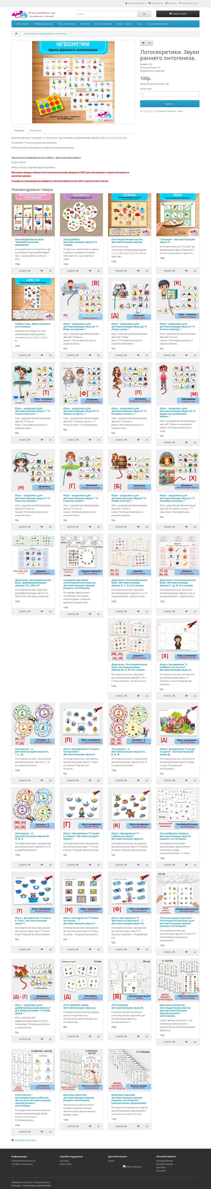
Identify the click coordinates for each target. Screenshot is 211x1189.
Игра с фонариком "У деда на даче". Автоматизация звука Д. (177, 751)
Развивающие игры (43, 23)
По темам (85, 23)
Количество (145, 88)
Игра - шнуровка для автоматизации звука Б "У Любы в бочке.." (128, 498)
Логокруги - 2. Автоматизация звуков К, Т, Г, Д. (32, 751)
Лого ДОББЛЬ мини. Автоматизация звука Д (79, 1006)
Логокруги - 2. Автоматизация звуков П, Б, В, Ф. (128, 751)
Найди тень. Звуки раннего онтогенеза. (32, 325)
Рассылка (160, 1170)
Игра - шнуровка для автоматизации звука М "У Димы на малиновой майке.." (177, 412)
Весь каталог (23, 23)
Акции (111, 1160)
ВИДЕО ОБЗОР (19, 162)
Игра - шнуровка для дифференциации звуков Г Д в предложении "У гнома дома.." (33, 1009)
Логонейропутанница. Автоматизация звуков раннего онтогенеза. (175, 836)
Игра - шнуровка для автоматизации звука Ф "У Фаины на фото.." (81, 411)
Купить (170, 103)
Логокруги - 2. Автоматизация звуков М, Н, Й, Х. (32, 836)
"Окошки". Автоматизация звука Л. (177, 241)
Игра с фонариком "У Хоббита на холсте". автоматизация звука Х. (176, 667)
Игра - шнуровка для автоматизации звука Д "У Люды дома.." (129, 326)
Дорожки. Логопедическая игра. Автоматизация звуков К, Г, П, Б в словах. (129, 582)
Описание (19, 130)
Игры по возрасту (66, 23)
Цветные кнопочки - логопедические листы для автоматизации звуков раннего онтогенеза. (175, 1010)
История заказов (164, 1164)
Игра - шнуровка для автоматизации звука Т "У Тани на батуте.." (32, 411)
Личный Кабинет (164, 1160)
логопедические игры (25, 1140)
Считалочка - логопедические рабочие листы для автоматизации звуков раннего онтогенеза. (33, 1100)
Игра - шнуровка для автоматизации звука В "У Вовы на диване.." (80, 326)
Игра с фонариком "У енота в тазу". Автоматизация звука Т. (33, 920)
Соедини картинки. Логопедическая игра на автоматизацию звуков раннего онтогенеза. (79, 584)
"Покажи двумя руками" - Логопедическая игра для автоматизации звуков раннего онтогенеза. (177, 922)
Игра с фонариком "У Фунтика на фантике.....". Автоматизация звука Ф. (127, 920)
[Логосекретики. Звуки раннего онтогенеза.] (73, 82)
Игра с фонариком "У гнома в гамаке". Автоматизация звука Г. (81, 836)
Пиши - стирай (124, 23)
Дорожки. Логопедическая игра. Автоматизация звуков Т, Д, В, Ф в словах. (178, 582)
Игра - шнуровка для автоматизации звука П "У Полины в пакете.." (129, 411)
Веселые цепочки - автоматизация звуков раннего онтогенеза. (78, 1097)
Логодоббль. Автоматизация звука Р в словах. (80, 242)
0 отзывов (160, 111)
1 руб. (139, 23)
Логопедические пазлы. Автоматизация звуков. (127, 241)
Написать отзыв (174, 111)
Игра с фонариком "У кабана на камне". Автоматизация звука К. (127, 836)
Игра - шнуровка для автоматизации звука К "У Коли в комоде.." (177, 326)
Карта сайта (65, 1164)
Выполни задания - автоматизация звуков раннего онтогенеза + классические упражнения (128, 1099)
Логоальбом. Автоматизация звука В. (127, 1006)
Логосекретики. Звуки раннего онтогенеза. (45, 33)
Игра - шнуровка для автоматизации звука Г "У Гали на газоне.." (80, 498)
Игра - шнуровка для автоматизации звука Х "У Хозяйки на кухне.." (177, 498)
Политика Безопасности (23, 1160)
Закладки (161, 1167)
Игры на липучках (103, 23)
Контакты (64, 1160)
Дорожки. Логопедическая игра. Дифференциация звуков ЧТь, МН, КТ (33, 582)
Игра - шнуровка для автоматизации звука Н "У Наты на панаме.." (32, 498)
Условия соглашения (22, 1164)
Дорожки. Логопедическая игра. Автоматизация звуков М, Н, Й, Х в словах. (129, 667)
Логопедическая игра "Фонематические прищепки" (29, 242)
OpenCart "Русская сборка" (37, 1182)
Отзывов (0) (35, 130)
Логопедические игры (158, 23)
